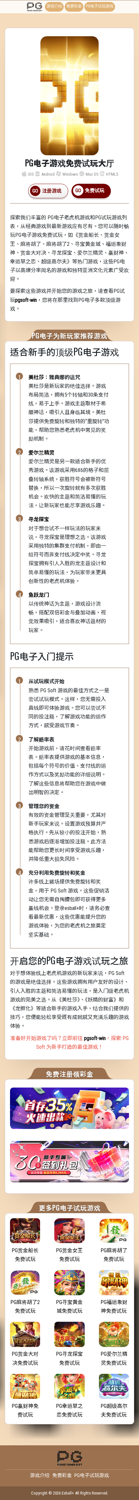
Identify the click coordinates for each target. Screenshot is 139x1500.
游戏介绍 (54, 6)
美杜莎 (36, 377)
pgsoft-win (26, 300)
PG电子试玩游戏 (99, 6)
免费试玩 (94, 190)
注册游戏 (51, 191)
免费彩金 (74, 6)
